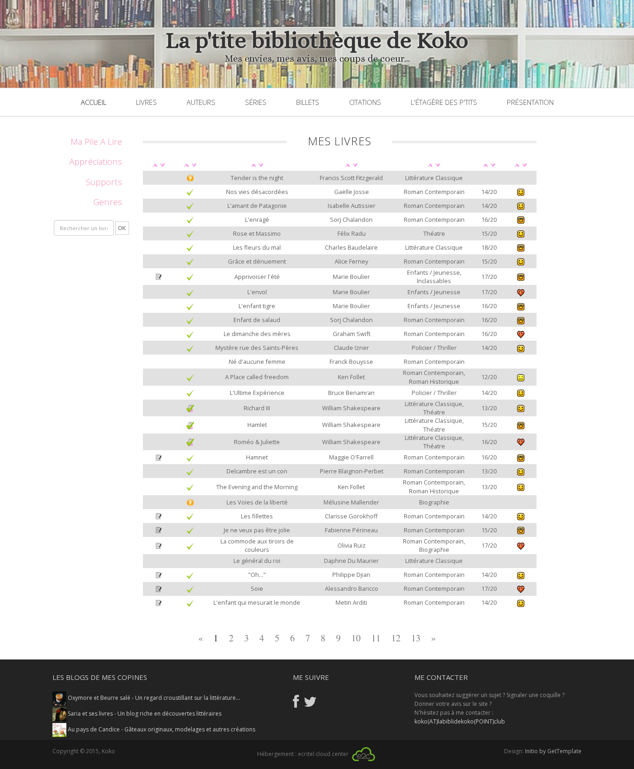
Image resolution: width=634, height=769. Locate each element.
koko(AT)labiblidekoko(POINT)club (459, 721)
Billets (307, 102)
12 (396, 638)
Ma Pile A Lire (96, 141)
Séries (255, 102)
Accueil (93, 102)
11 (376, 638)
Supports (104, 181)
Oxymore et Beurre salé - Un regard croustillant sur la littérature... (153, 698)
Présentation (530, 102)
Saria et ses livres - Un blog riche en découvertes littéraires (143, 713)
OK (122, 228)
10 (356, 638)
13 (416, 638)
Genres (107, 201)
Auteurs (201, 102)
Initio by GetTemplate (553, 751)
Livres (146, 102)
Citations (365, 102)
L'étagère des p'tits (444, 102)
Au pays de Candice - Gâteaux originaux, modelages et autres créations (160, 729)
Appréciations (95, 161)
